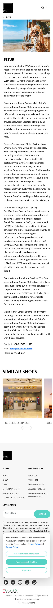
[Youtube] (20, 582)
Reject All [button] (26, 570)
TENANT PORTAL (36, 484)
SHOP (5, 480)
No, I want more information (26, 553)
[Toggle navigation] (48, 7)
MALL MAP (33, 480)
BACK (8, 17)
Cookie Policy (12, 547)
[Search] (42, 7)
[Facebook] (6, 582)
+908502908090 (28, 603)
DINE (5, 484)
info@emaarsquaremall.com (28, 599)
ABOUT (6, 475)
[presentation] (23, 428)
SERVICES (32, 475)
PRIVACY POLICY (11, 493)
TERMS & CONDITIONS (13, 497)
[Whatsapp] (34, 582)
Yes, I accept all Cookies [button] (26, 562)
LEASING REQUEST (37, 489)
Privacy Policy (34, 544)
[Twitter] (27, 582)
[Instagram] (13, 582)
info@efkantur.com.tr (21, 348)
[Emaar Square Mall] (8, 8)
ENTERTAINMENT (11, 489)
